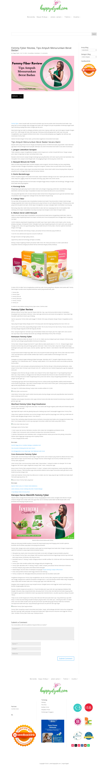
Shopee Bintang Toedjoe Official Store (53, 569)
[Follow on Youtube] (85, 745)
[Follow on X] (76, 745)
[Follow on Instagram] (72, 745)
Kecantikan (31, 53)
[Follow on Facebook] (82, 745)
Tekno (67, 17)
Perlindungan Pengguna (47, 712)
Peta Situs (43, 704)
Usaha (76, 17)
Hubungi (43, 702)
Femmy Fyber (14, 123)
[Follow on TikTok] (79, 745)
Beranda (31, 17)
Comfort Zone (15, 709)
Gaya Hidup (42, 17)
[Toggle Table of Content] (20, 96)
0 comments (44, 53)
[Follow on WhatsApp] (88, 745)
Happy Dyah (16, 53)
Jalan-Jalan (56, 17)
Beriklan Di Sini (45, 707)
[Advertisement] (42, 111)
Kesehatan (37, 53)
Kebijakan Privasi (45, 709)
